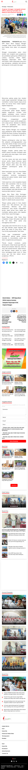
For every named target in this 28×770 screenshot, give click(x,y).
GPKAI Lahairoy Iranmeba (9, 300)
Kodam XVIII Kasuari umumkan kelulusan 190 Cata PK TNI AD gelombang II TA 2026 (17, 541)
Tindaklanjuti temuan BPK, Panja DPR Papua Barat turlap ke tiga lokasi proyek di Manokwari (7, 480)
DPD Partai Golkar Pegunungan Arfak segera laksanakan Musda (7, 335)
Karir (3, 728)
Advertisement (6, 751)
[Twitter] (14, 311)
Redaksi (4, 738)
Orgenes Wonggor (7, 305)
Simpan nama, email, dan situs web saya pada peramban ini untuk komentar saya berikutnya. (13, 429)
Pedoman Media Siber (8, 733)
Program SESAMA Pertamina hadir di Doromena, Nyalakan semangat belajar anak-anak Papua (14, 693)
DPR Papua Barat (16, 298)
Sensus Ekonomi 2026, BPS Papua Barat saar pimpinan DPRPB (7, 395)
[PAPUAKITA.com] (14, 1)
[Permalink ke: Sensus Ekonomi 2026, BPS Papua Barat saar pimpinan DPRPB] (8, 389)
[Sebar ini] (18, 15)
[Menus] (2, 1)
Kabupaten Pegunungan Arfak (10, 302)
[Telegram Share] (22, 15)
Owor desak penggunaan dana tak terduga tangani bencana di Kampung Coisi (20, 330)
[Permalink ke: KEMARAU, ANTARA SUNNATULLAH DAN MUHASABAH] (20, 377)
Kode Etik (4, 731)
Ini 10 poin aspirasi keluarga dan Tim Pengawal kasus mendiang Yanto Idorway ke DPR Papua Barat (13, 530)
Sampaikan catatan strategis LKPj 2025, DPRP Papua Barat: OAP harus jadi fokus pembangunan (7, 344)
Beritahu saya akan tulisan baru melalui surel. (13, 437)
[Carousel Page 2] (12, 506)
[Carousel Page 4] (15, 506)
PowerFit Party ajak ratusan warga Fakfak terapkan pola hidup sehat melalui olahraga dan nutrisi (14, 697)
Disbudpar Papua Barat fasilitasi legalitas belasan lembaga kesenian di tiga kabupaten (16, 547)
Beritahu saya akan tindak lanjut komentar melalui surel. (13, 433)
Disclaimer (5, 748)
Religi (9, 15)
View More (14, 485)
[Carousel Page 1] (11, 506)
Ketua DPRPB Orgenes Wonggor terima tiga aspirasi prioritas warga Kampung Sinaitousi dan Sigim (7, 339)
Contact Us (5, 753)
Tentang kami (5, 736)
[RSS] (16, 311)
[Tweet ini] (20, 15)
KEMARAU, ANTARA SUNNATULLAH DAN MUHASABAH (19, 383)
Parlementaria (4, 15)
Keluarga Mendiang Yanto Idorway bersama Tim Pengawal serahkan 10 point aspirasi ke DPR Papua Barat (7, 330)
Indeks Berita (5, 726)
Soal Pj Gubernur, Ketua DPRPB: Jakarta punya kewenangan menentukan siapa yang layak (6, 319)
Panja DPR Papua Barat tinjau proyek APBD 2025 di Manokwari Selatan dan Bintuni (20, 395)
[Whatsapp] (25, 15)
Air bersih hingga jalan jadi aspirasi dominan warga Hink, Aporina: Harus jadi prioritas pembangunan (19, 335)
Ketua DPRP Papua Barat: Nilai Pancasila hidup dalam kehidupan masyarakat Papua (20, 339)
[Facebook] (11, 311)
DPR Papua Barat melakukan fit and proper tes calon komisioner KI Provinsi (21, 318)
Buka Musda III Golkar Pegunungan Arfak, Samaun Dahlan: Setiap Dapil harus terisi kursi (15, 710)
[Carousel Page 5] (17, 506)
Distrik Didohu (6, 298)
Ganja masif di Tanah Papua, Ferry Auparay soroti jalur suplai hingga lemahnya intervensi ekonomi (20, 344)
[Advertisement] (14, 81)
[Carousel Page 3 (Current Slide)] (14, 506)
